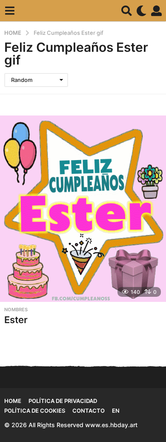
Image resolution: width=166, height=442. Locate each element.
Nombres (16, 309)
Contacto (88, 410)
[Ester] (83, 208)
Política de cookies (34, 410)
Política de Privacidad (63, 400)
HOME (12, 400)
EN (116, 410)
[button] (9, 10)
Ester (16, 319)
